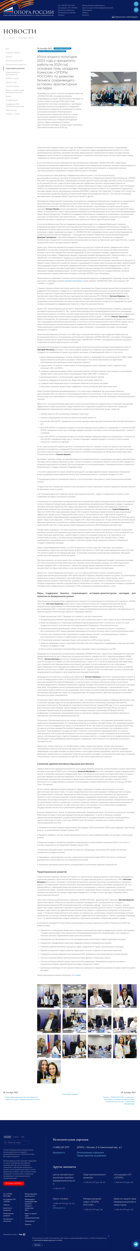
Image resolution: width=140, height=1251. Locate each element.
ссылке (77, 975)
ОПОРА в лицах (12, 78)
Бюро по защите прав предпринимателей (97, 8)
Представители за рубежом (91, 1155)
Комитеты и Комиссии (66, 10)
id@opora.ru (59, 1152)
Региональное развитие (66, 13)
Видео (8, 96)
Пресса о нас (11, 82)
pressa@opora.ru (59, 1208)
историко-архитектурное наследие (52, 51)
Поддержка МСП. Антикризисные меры (15, 105)
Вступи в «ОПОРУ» (14, 1183)
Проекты (61, 15)
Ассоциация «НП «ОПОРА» (68, 8)
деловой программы (73, 281)
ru (136, 10)
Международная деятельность (93, 5)
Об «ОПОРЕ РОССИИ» (66, 5)
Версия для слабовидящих (126, 17)
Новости (85, 13)
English (15, 1137)
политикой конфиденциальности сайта (48, 1240)
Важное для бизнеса (14, 61)
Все (7, 49)
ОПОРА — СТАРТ (13, 114)
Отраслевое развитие (26, 38)
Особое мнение (12, 86)
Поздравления (12, 100)
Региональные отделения (90, 1152)
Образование (87, 10)
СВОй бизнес (11, 110)
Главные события (13, 53)
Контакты (85, 15)
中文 (22, 1137)
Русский (7, 1137)
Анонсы (9, 57)
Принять (37, 1245)
